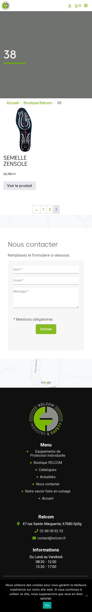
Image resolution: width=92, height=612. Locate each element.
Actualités (48, 477)
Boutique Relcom (38, 103)
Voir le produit (19, 185)
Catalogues (47, 470)
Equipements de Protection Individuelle (47, 454)
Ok (47, 605)
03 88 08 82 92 (51, 531)
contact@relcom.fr (52, 538)
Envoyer (46, 329)
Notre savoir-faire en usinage (48, 491)
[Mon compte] (69, 5)
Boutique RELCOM (47, 463)
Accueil (13, 103)
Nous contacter (48, 484)
